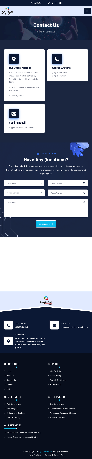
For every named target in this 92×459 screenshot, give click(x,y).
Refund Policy (55, 384)
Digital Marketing (13, 417)
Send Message (45, 224)
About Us (10, 375)
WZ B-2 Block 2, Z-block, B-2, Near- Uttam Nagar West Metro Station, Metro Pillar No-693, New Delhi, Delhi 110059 (30, 343)
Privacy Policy (55, 375)
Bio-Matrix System (57, 417)
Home (39, 32)
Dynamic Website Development (62, 408)
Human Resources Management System (22, 437)
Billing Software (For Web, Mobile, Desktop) (24, 432)
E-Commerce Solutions (16, 413)
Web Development (14, 404)
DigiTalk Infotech (45, 451)
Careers (10, 384)
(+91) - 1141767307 (59, 76)
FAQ (8, 389)
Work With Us (55, 371)
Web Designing (12, 408)
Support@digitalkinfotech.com (21, 127)
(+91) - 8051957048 (59, 72)
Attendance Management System (63, 413)
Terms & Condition (34, 455)
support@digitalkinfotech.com (74, 327)
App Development (57, 404)
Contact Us (11, 380)
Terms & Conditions (58, 380)
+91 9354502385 (21, 327)
